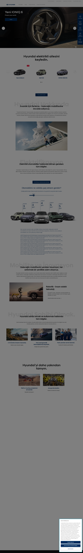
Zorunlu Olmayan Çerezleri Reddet (70, 545)
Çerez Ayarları (70, 548)
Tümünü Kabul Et (70, 542)
